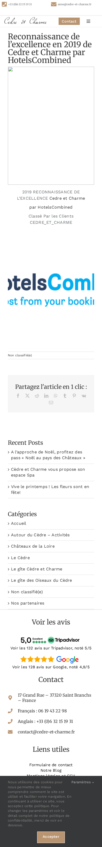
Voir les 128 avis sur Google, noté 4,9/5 (51, 667)
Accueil (18, 523)
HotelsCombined (55, 207)
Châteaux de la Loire (33, 546)
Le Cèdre (20, 557)
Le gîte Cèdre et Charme (37, 569)
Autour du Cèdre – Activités (40, 534)
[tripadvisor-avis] (51, 636)
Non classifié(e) (20, 355)
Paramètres (81, 782)
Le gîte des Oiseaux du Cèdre (41, 580)
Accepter (51, 836)
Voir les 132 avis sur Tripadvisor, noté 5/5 (51, 648)
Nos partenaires (27, 603)
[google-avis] (51, 655)
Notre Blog (51, 770)
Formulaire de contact (50, 765)
